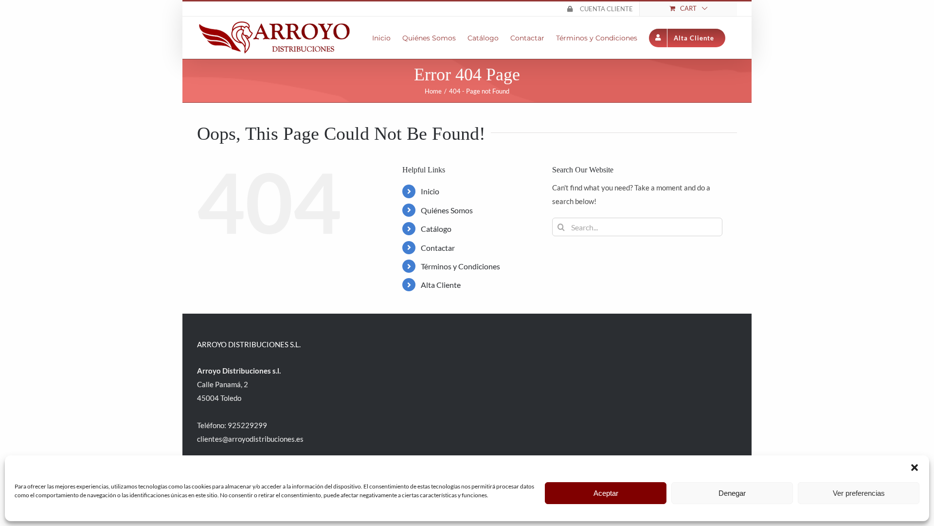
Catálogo (436, 228)
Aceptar (605, 493)
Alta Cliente (441, 284)
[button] (914, 467)
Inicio (430, 191)
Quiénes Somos (447, 210)
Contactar (438, 247)
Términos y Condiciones (460, 266)
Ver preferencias (859, 493)
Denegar (732, 493)
